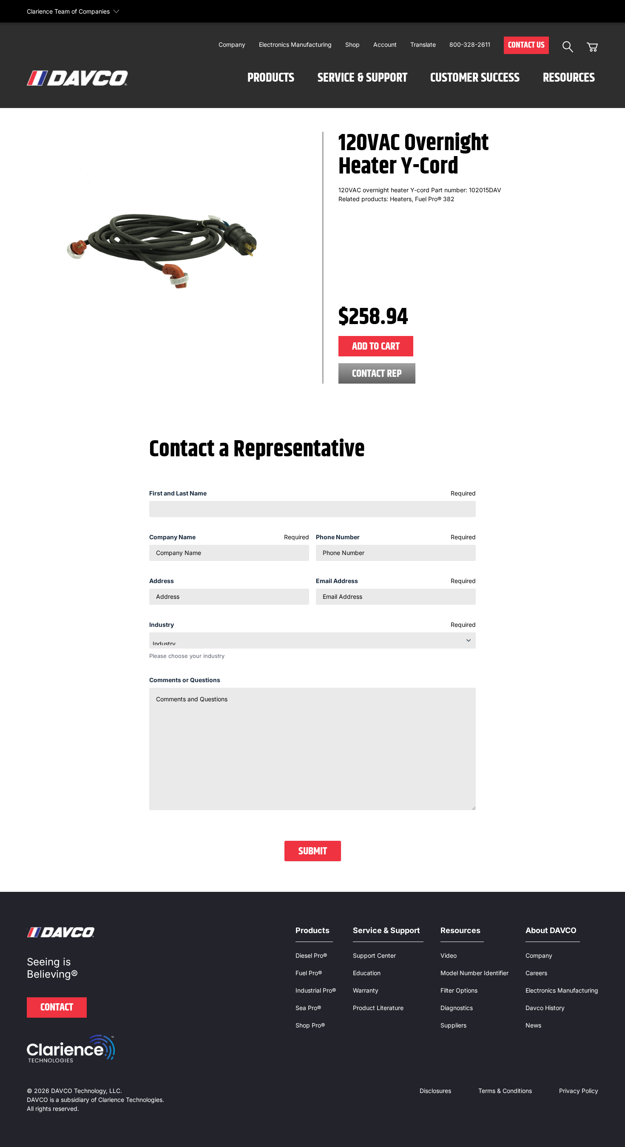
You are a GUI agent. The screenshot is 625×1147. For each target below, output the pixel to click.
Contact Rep (377, 374)
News (533, 1025)
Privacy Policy (578, 1090)
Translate (423, 44)
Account (385, 44)
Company (232, 44)
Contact (56, 1007)
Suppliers (453, 1025)
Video (448, 955)
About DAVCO (551, 930)
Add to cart (376, 347)
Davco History (545, 1007)
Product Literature (378, 1007)
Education (367, 972)
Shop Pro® (310, 1025)
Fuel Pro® (308, 972)
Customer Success (475, 78)
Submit (312, 851)
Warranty (365, 990)
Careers (536, 972)
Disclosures (435, 1090)
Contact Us (526, 45)
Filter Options (458, 990)
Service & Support (362, 78)
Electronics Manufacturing (295, 44)
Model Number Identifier (474, 972)
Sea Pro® (308, 1007)
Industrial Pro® (315, 990)
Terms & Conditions (505, 1090)
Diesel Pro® (311, 955)
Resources (569, 78)
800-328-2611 (469, 44)
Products (270, 78)
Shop (352, 44)
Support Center (374, 955)
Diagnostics (456, 1007)
